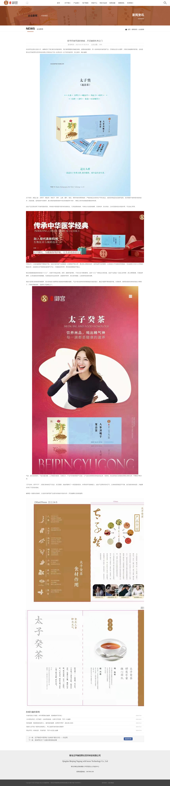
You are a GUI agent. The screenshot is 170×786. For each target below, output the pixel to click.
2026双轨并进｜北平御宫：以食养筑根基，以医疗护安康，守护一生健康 (48, 719)
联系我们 (130, 3)
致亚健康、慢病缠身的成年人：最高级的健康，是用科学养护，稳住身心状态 (49, 723)
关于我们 (67, 3)
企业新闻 (32, 15)
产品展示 (76, 3)
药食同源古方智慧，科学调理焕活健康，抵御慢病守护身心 (44, 715)
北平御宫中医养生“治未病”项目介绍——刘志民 (51, 737)
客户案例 (85, 3)
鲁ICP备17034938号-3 (75, 782)
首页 (58, 3)
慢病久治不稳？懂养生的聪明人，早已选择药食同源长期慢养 (45, 726)
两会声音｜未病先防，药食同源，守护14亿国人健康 (42, 730)
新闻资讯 (121, 3)
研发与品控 (103, 3)
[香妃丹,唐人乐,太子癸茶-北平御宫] (13, 2)
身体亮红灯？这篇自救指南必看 (46, 740)
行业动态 (44, 15)
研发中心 (94, 3)
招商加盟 (112, 3)
